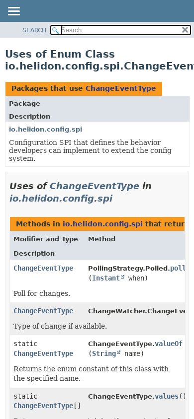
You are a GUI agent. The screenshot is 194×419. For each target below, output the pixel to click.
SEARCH (34, 30)
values (167, 396)
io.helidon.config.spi (45, 129)
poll (178, 268)
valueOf (169, 344)
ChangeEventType (121, 88)
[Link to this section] (119, 198)
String (104, 353)
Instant (106, 278)
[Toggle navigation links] (13, 12)
